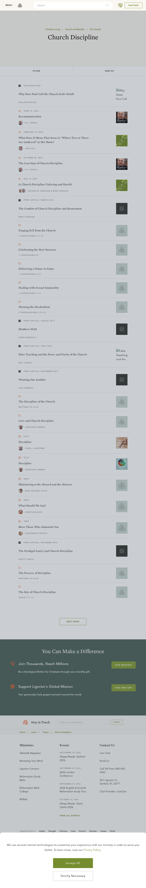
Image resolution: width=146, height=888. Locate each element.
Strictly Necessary (73, 876)
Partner (133, 5)
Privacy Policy (92, 850)
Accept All (73, 863)
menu (9, 5)
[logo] (20, 5)
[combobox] (68, 5)
